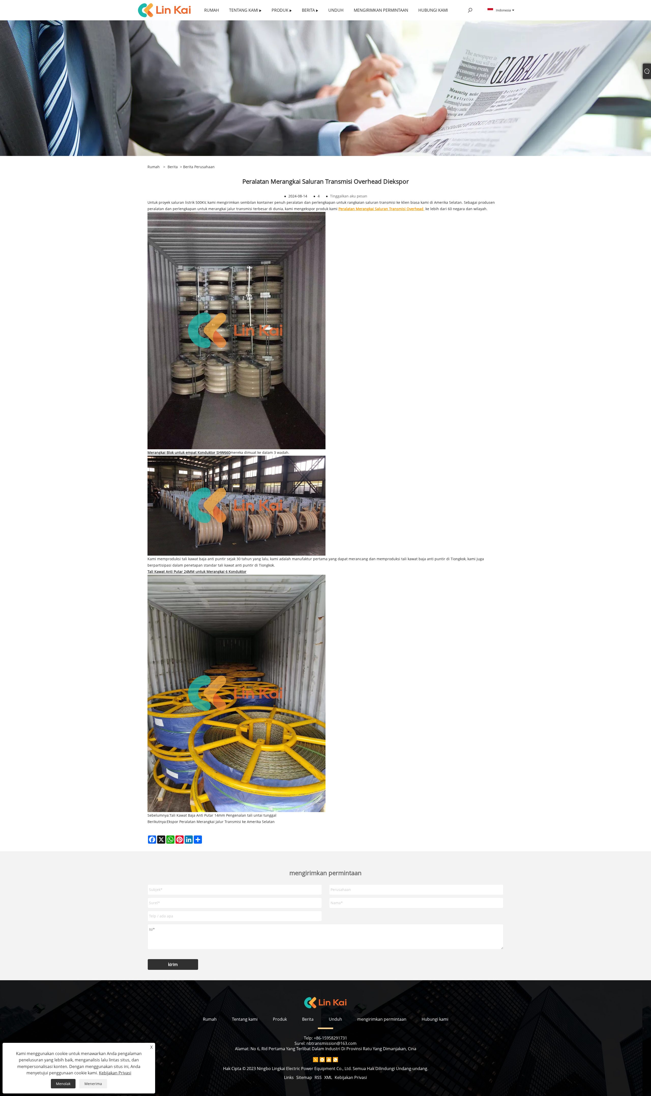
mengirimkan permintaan (381, 1019)
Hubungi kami (435, 1019)
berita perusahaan (199, 166)
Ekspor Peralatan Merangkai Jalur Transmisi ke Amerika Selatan (221, 821)
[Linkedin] (322, 1059)
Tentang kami (245, 1019)
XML (328, 1077)
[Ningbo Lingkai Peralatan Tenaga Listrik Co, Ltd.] (164, 9)
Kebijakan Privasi (351, 1077)
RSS (318, 1077)
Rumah (210, 1019)
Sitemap (304, 1077)
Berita (173, 166)
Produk (280, 1019)
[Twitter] (315, 1059)
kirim (173, 964)
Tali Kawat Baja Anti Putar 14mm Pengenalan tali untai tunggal (223, 815)
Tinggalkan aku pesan (348, 196)
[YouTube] (328, 1059)
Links (289, 1077)
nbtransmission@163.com (331, 1043)
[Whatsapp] (335, 1059)
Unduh (335, 1019)
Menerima (93, 1083)
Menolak (63, 1083)
